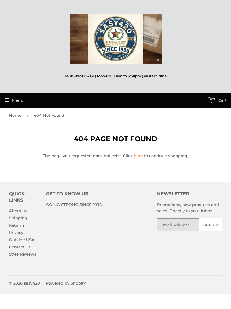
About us (18, 210)
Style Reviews (22, 254)
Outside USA (22, 239)
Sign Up (210, 225)
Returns (17, 225)
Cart (221, 100)
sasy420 (32, 283)
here (138, 155)
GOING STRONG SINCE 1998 (74, 204)
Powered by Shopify (66, 283)
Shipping (18, 217)
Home (15, 115)
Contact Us (20, 246)
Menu (17, 100)
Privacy (16, 232)
